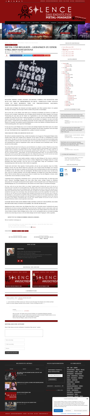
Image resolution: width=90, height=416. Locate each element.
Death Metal (67, 77)
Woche (11, 368)
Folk (30, 34)
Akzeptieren (58, 410)
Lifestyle (10, 42)
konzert (77, 382)
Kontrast (19, 230)
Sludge (66, 101)
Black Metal (67, 74)
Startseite (6, 42)
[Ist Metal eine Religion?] (31, 77)
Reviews (45, 34)
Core (8, 33)
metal (23, 230)
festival (81, 375)
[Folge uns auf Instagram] (61, 174)
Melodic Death (68, 85)
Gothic (60, 33)
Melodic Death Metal (72, 386)
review (76, 396)
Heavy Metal (67, 84)
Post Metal (70, 392)
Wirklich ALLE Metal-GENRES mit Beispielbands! (30, 382)
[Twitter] (16, 1)
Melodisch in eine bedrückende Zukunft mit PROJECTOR (72, 50)
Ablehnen (68, 410)
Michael (67, 148)
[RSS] (14, 1)
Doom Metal (74, 375)
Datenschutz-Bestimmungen (72, 413)
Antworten (20, 299)
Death (80, 371)
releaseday (70, 396)
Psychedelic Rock (71, 98)
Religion (26, 230)
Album (75, 367)
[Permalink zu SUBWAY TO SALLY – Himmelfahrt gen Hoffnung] (62, 136)
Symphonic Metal (68, 104)
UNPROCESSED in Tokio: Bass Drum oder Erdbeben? (13, 36)
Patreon (34, 227)
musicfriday (77, 388)
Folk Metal (74, 377)
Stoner (66, 102)
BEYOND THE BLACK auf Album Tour (26, 402)
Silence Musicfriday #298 (68, 55)
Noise (66, 87)
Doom (66, 78)
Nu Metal (67, 88)
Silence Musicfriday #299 (68, 53)
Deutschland (78, 373)
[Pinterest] (11, 1)
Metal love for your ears (51, 390)
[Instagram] (9, 1)
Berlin (77, 369)
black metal (14, 230)
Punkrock (70, 99)
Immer (37, 368)
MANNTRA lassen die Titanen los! (38, 37)
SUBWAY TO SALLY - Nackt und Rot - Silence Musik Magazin (74, 136)
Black (82, 369)
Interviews (67, 64)
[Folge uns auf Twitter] (61, 170)
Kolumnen (15, 42)
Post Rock (70, 97)
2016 (68, 367)
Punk (76, 394)
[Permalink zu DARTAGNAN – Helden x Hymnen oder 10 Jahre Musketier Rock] (62, 121)
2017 (71, 367)
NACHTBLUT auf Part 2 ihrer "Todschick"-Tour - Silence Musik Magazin (74, 158)
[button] (87, 398)
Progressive (67, 92)
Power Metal (67, 91)
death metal (70, 373)
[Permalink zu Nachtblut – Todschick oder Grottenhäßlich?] (62, 158)
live (73, 384)
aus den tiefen (70, 369)
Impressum (79, 413)
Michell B (67, 120)
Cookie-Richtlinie (64, 413)
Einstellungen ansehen (80, 410)
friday (69, 379)
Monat (24, 368)
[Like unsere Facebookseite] (74, 170)
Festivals (67, 69)
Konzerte (12, 33)
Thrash (66, 105)
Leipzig (69, 384)
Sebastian (8, 51)
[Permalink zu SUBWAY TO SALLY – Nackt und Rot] (62, 149)
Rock (66, 94)
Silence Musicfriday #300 (41, 286)
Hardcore (67, 83)
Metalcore (70, 388)
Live (18, 33)
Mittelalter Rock (37, 34)
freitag (80, 377)
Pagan (66, 90)
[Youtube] (19, 1)
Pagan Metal (75, 390)
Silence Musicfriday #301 (14, 286)
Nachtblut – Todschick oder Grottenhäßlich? (63, 36)
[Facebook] (6, 1)
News (20, 272)
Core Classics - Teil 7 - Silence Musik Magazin (18, 297)
